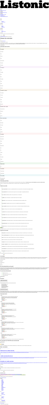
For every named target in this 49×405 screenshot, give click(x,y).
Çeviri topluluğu (3, 394)
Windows (6, 16)
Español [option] (2, 381)
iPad (3, 16)
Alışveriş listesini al (2, 276)
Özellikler (1, 10)
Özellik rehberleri (4, 10)
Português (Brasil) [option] (3, 387)
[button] (1, 17)
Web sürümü (3, 392)
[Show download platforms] (4, 15)
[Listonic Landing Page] (2, 375)
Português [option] (3, 382)
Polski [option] (2, 380)
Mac (7, 16)
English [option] (2, 379)
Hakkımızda (3, 396)
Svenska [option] (2, 383)
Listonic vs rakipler (4, 14)
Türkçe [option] (2, 390)
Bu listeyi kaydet (2, 179)
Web (4, 16)
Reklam (2, 397)
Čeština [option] (2, 384)
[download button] (2, 35)
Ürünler (1, 12)
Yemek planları (5, 12)
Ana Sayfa (1, 36)
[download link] (1, 377)
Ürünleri (3, 12)
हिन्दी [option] (2, 385)
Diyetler (1, 14)
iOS (2, 16)
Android (1, 16)
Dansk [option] (2, 388)
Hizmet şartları (3, 400)
